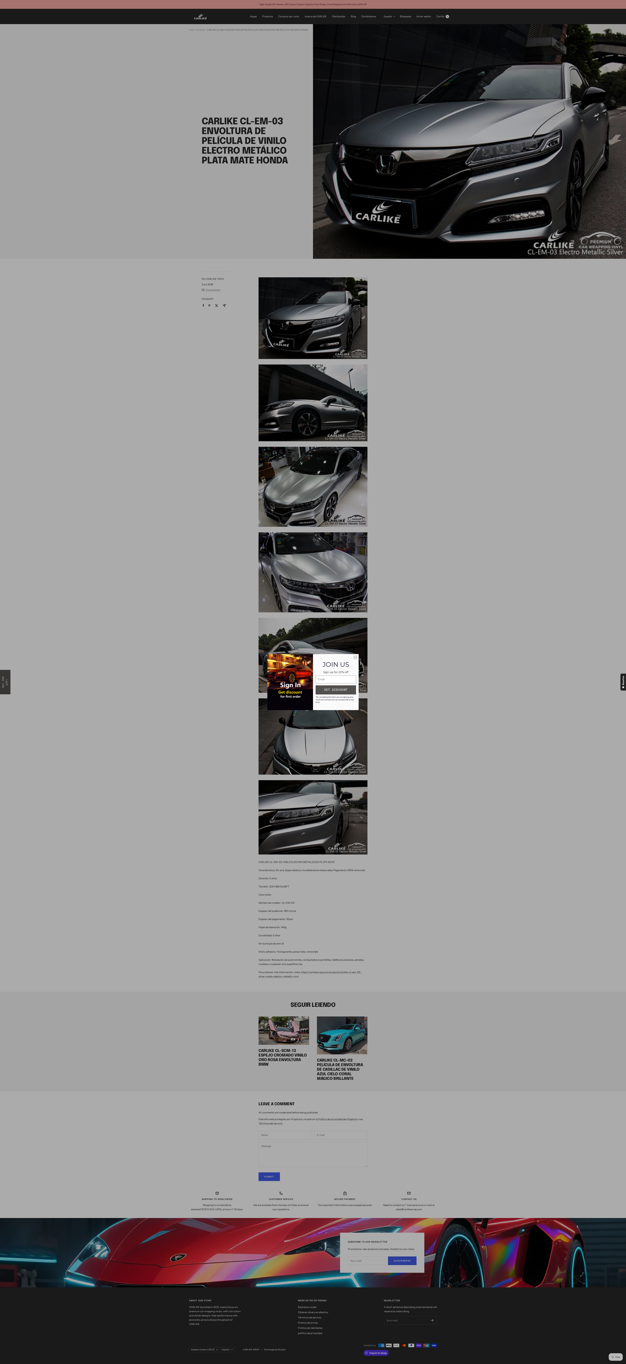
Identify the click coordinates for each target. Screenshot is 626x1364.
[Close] (355, 657)
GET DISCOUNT (336, 690)
